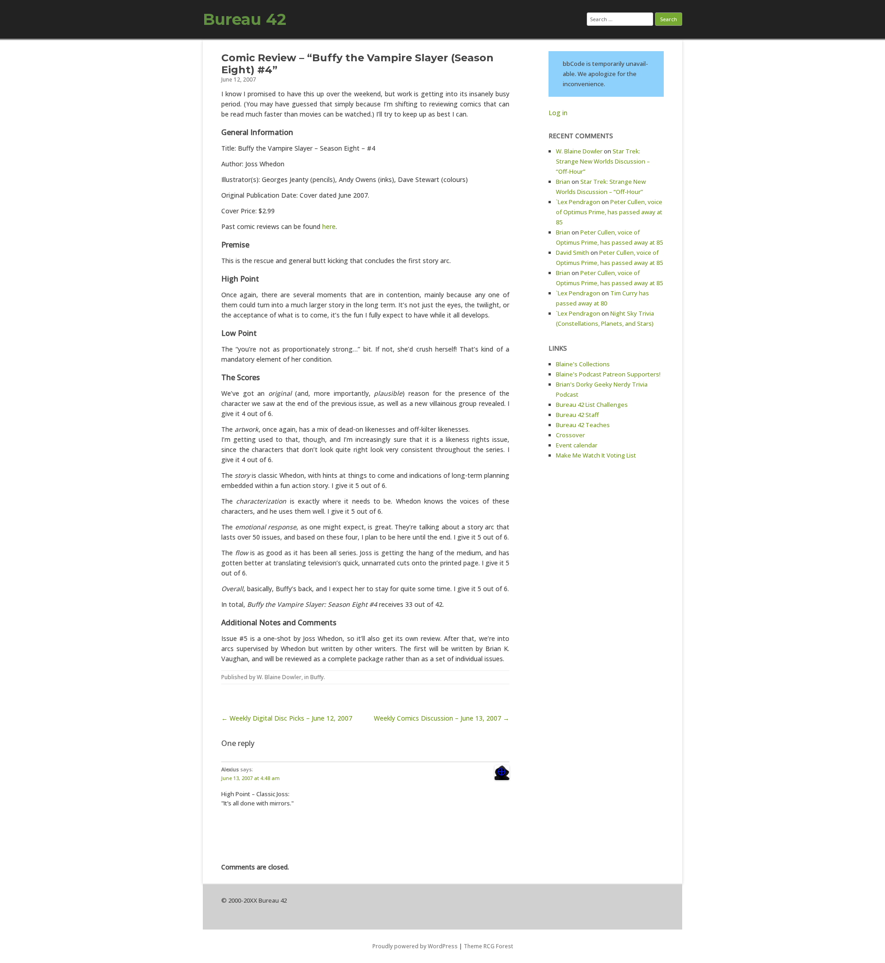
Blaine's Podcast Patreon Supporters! (608, 374)
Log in (558, 112)
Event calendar (576, 445)
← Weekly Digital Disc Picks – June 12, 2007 (286, 718)
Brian (563, 181)
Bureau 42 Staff (577, 415)
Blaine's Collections (583, 364)
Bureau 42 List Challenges (592, 404)
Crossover (570, 435)
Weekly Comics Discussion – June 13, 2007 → (441, 718)
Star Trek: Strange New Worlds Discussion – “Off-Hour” (603, 161)
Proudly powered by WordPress (415, 946)
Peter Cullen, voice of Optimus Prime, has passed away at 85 (609, 212)
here (329, 226)
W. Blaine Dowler (279, 677)
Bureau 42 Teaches (583, 425)
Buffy (317, 677)
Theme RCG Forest (488, 946)
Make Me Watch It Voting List (596, 455)
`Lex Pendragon (578, 202)
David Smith (572, 252)
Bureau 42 (244, 19)
